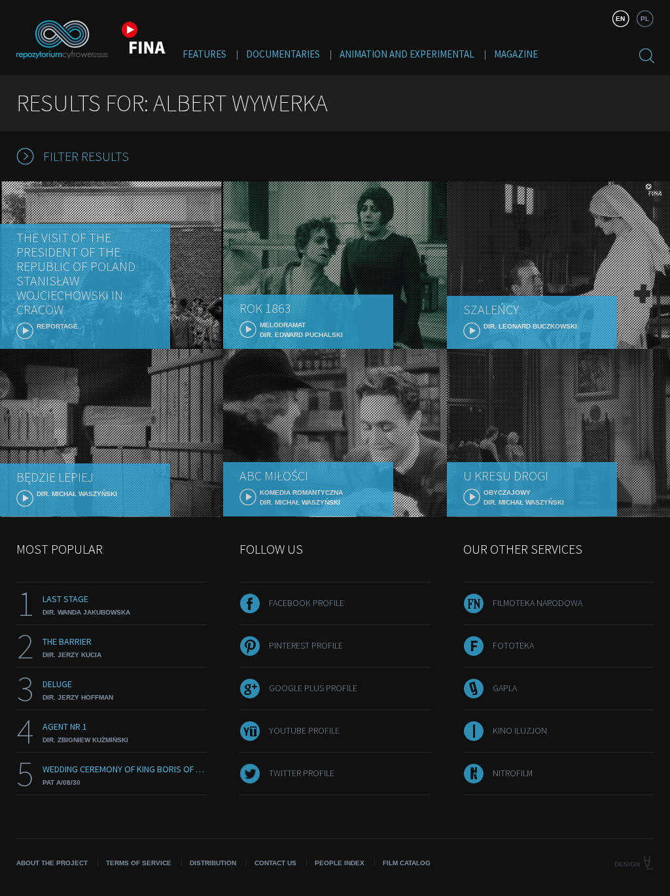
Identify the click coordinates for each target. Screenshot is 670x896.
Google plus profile (313, 688)
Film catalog (407, 863)
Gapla (505, 688)
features (204, 54)
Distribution (213, 863)
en (620, 18)
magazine (516, 54)
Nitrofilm (513, 773)
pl (645, 18)
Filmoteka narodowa (537, 603)
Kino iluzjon (520, 730)
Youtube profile (304, 730)
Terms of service (138, 863)
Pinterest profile (306, 645)
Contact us (275, 863)
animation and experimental (407, 54)
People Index (339, 863)
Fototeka (513, 645)
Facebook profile (306, 603)
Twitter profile (301, 773)
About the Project (52, 863)
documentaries (283, 54)
